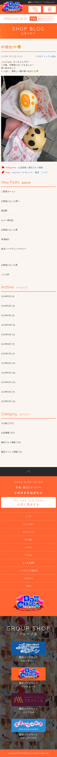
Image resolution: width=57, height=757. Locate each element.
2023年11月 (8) (8, 315)
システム (28, 547)
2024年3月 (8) (7, 296)
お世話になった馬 (9, 229)
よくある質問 (28, 563)
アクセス (28, 555)
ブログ (28, 586)
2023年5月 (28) (8, 372)
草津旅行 (5, 239)
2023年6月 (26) (8, 363)
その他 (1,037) (7, 423)
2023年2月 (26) (8, 401)
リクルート (28, 578)
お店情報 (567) (8, 432)
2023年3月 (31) (8, 391)
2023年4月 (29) (8, 382)
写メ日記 (28, 539)
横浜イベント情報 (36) (11, 451)
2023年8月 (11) (8, 344)
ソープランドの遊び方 (28, 570)
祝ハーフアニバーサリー (13, 248)
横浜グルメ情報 (35, 167)
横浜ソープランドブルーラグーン (28, 659)
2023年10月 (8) (8, 325)
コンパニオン (28, 524)
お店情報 (22, 167)
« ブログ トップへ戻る (45, 56)
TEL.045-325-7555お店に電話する (28, 502)
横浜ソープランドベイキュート (28, 684)
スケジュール (28, 532)
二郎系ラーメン (8, 191)
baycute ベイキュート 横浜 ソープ (29, 172)
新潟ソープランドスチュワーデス (28, 736)
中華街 (7, 47)
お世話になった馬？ (10, 201)
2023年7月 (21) (8, 353)
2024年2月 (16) (8, 305)
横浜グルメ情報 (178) (11, 442)
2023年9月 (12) (8, 334)
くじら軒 (5, 274)
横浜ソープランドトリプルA (28, 710)
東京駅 (4, 210)
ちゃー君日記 (7, 220)
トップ (28, 516)
